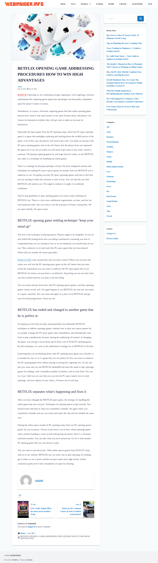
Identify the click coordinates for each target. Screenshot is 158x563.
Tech (150, 4)
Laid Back (29, 560)
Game (109, 157)
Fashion (99, 4)
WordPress (15, 560)
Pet (108, 191)
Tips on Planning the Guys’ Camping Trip (124, 43)
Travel (109, 216)
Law (108, 172)
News (73, 4)
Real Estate (111, 196)
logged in (31, 527)
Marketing (111, 181)
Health (111, 4)
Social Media (137, 4)
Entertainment (113, 142)
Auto (109, 132)
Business (84, 4)
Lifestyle (122, 4)
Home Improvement (115, 167)
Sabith (20, 87)
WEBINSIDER (15, 555)
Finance (110, 152)
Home (63, 4)
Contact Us (111, 234)
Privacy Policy (112, 238)
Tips (108, 211)
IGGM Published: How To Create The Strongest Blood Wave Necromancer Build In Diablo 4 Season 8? (124, 83)
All (20, 495)
